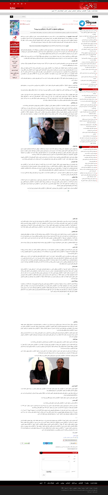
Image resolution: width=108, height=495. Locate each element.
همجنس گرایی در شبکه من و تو (90, 153)
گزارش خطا (73, 443)
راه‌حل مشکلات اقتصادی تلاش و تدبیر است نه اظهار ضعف (88, 102)
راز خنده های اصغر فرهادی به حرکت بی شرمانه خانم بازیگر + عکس (88, 170)
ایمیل (74, 458)
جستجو (83, 488)
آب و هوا (11, 0)
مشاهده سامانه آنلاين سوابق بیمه (90, 157)
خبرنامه (15, 0)
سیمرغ (72, 437)
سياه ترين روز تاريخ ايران (91, 130)
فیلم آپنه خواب (15, 70)
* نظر (74, 461)
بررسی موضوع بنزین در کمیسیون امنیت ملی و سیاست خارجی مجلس (88, 84)
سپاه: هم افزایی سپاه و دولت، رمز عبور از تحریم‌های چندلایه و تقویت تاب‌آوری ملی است (88, 62)
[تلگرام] (88, 23)
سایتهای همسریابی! (92, 161)
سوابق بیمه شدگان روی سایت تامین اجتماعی (88, 151)
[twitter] (14, 3)
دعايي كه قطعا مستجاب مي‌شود (90, 163)
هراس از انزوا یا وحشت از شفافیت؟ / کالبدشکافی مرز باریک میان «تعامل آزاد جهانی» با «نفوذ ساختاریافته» (88, 112)
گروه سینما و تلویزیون (72, 36)
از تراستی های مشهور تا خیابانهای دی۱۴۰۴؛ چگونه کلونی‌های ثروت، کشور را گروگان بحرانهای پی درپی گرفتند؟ (87, 54)
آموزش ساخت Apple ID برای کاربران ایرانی (88, 167)
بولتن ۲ (88, 11)
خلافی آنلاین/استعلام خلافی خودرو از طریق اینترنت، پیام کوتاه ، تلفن (88, 175)
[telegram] (17, 3)
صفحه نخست (94, 11)
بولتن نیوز (71, 50)
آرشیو (87, 488)
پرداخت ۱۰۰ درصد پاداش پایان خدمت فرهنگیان (88, 173)
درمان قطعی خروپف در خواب (15, 74)
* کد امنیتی (73, 471)
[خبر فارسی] (14, 44)
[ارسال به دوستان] (22, 24)
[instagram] (21, 3)
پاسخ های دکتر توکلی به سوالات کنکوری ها (88, 180)
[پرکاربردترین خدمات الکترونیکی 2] (14, 27)
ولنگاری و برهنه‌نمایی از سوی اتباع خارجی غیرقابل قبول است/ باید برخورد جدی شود (89, 40)
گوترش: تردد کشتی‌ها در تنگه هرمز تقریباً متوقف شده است (89, 59)
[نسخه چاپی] (20, 24)
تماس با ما (26, 0)
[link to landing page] (90, 6)
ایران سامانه (90, 492)
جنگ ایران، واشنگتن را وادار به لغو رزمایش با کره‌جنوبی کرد (88, 81)
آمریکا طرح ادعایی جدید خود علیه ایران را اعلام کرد (88, 73)
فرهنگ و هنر (71, 24)
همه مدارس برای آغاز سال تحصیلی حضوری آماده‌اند (88, 77)
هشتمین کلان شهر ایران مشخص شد (89, 149)
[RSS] (11, 3)
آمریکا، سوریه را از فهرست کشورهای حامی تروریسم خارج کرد (88, 50)
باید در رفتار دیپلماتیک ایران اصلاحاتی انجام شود (88, 99)
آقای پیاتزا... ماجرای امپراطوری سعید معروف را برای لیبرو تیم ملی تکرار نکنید (88, 125)
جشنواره (68, 437)
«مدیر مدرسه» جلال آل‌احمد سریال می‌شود (84, 16)
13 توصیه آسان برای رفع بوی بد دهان (89, 155)
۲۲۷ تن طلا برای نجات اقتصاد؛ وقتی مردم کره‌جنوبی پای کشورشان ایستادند (89, 96)
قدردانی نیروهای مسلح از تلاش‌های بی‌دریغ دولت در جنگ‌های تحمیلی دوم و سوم (88, 44)
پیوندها (19, 0)
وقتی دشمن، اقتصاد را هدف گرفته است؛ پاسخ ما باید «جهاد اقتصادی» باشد (87, 37)
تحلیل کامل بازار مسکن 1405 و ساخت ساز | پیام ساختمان (88, 92)
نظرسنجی (74, 488)
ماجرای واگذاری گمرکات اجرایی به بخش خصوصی (89, 133)
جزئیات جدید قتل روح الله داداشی (90, 165)
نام (74, 456)
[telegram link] (49, 443)
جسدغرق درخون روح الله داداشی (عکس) (89, 178)
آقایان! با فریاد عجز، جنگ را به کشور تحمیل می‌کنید (88, 116)
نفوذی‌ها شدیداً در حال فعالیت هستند (89, 136)
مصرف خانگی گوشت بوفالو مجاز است (89, 128)
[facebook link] (46, 443)
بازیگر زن (64, 437)
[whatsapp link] (51, 443)
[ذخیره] (23, 24)
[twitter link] (44, 443)
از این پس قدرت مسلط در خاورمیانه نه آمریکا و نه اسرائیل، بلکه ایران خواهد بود (88, 66)
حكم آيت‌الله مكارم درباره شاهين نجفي (89, 159)
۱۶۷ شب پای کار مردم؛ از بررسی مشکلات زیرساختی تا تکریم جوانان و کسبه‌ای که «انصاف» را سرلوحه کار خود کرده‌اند (87, 121)
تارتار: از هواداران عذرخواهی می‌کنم (90, 47)
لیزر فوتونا (15, 78)
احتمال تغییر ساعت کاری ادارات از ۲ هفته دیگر (88, 138)
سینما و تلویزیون (65, 24)
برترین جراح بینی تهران (14, 57)
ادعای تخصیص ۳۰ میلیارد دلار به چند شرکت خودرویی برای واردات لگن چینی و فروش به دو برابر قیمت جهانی (88, 141)
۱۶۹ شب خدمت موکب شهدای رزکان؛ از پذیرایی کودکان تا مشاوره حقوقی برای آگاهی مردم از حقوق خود (88, 32)
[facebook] (25, 3)
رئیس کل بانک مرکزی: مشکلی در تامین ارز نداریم (88, 70)
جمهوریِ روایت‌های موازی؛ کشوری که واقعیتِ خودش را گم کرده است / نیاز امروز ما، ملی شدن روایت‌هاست (87, 106)
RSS (62, 488)
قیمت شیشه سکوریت (14, 62)
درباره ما (22, 0)
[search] (11, 17)
